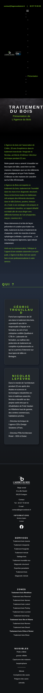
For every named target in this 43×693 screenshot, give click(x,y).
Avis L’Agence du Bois (33, 85)
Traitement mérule (21, 553)
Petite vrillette (21, 652)
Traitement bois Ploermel (21, 596)
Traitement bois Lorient (21, 604)
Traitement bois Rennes (21, 623)
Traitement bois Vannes (21, 600)
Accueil (31, 14)
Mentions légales (21, 518)
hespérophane (21, 663)
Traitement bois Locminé (22, 612)
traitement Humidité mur (33, 56)
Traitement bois (21, 572)
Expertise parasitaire (21, 568)
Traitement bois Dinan (21, 635)
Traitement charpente (21, 545)
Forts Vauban (29, 173)
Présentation (33, 76)
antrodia (22, 683)
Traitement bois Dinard (21, 627)
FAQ (29, 91)
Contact (31, 94)
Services (31, 17)
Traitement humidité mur (21, 560)
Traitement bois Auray (21, 616)
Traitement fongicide (21, 549)
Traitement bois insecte (21, 541)
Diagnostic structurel (21, 564)
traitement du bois (11, 188)
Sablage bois (21, 556)
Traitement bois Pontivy (21, 608)
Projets (30, 79)
